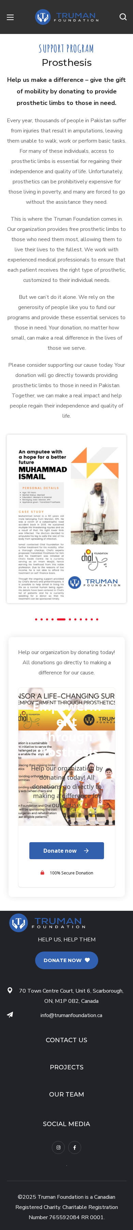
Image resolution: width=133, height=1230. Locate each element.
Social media (66, 1124)
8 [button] (81, 619)
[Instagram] (58, 1147)
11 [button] (97, 619)
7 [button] (75, 619)
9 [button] (86, 619)
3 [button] (47, 619)
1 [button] (36, 619)
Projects (67, 1067)
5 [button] (61, 619)
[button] (123, 17)
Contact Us (66, 1040)
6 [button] (70, 619)
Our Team (66, 1094)
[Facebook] (74, 1147)
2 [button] (42, 619)
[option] (66, 518)
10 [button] (92, 619)
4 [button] (52, 619)
